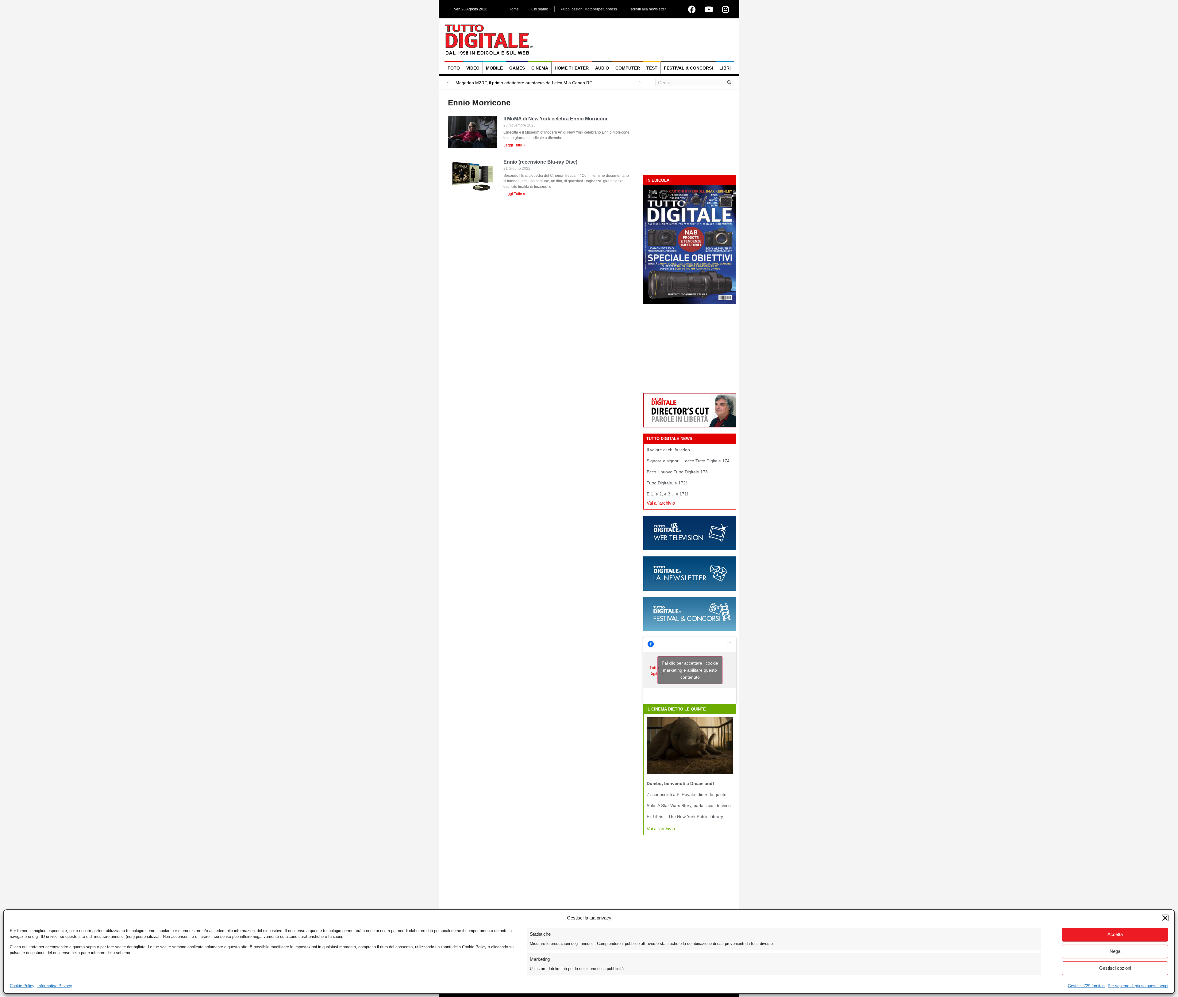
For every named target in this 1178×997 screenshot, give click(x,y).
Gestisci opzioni (1115, 968)
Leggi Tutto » (514, 145)
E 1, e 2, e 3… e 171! (667, 493)
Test (651, 68)
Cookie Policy (22, 986)
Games (517, 68)
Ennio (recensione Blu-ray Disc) (540, 162)
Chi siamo (539, 9)
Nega (1115, 951)
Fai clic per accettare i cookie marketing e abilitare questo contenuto (690, 670)
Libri (725, 68)
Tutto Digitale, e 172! (667, 482)
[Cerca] (729, 82)
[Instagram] (725, 9)
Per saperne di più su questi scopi (1138, 986)
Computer (627, 68)
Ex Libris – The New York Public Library (685, 816)
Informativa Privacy (54, 986)
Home (514, 9)
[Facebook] (691, 9)
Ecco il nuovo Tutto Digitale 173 (677, 471)
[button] (1165, 918)
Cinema (539, 68)
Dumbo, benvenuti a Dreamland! (680, 783)
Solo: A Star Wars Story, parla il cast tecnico (689, 805)
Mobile (494, 68)
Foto (454, 68)
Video (472, 68)
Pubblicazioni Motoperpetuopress (589, 9)
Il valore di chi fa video (668, 449)
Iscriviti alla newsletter (647, 9)
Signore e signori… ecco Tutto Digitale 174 (688, 460)
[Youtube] (708, 9)
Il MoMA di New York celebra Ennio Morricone (556, 118)
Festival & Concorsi (688, 68)
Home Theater (572, 68)
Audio (602, 68)
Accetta (1115, 934)
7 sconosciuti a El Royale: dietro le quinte (686, 794)
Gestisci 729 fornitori (1086, 986)
